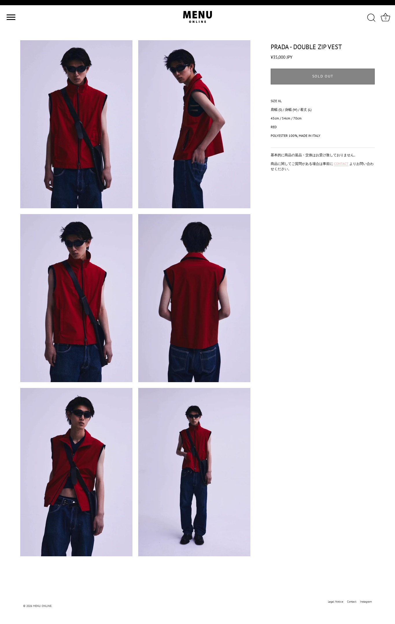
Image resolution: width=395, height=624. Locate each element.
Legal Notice (335, 601)
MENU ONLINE (42, 606)
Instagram (366, 601)
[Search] (371, 18)
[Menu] (10, 17)
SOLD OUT (322, 76)
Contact (351, 601)
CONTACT (341, 163)
